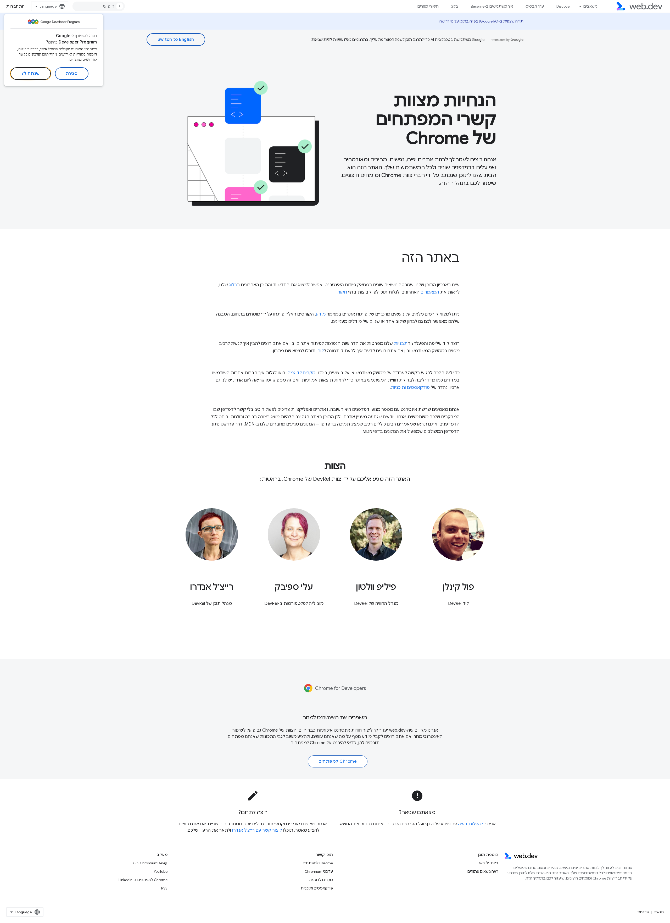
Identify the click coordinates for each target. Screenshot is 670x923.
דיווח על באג (488, 863)
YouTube (161, 871)
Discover (563, 6)
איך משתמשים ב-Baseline (492, 6)
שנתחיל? (30, 73)
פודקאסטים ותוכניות (410, 387)
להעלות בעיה (470, 824)
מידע (321, 314)
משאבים (590, 6)
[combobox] (98, 6)
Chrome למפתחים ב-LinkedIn (143, 879)
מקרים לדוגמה (301, 372)
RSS (164, 888)
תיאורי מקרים (428, 6)
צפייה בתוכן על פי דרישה (458, 21)
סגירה (72, 73)
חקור (342, 292)
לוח (320, 350)
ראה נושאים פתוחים (482, 871)
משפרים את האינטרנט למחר (335, 717)
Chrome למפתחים (308, 742)
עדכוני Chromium (319, 871)
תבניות (400, 343)
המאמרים (430, 292)
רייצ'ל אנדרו (211, 587)
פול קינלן (458, 587)
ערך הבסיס (535, 6)
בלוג (454, 6)
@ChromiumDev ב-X (150, 863)
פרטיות (643, 912)
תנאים (659, 912)
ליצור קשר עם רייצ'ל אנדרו (257, 830)
